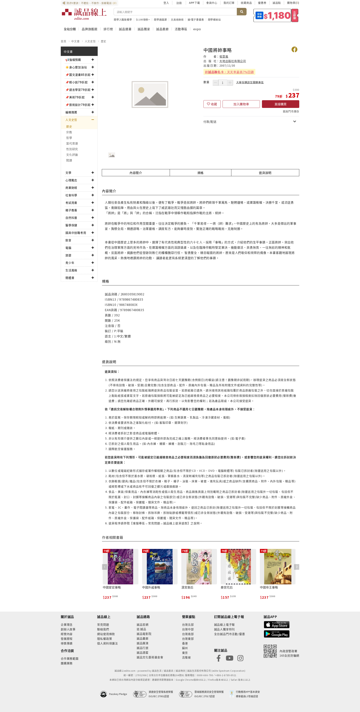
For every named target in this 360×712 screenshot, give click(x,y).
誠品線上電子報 (224, 624)
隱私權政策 (104, 638)
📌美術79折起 (75, 97)
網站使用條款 (106, 634)
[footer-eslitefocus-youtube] (229, 658)
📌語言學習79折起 (78, 90)
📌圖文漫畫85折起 (78, 75)
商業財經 (71, 188)
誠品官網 (142, 624)
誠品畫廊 (162, 29)
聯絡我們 (103, 629)
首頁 (63, 41)
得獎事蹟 (67, 643)
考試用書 (71, 203)
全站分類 (70, 29)
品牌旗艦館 (90, 29)
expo (197, 29)
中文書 (75, 41)
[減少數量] (215, 83)
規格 (200, 172)
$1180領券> (143, 19)
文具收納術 (177, 19)
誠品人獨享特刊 (224, 629)
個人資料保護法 (107, 643)
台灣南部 (188, 634)
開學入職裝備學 (123, 19)
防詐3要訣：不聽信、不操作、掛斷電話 (92, 3)
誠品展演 (142, 643)
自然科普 (71, 218)
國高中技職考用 (75, 233)
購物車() (293, 3)
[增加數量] (230, 83)
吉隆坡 (186, 657)
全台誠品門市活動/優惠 (229, 634)
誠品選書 (125, 29)
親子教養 (71, 210)
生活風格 (71, 270)
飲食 (68, 240)
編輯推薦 (71, 112)
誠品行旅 (142, 648)
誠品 (143, 629)
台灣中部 (188, 629)
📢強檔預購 (73, 60)
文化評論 (72, 155)
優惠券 (262, 3)
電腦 (68, 248)
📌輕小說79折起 (76, 82)
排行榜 (108, 29)
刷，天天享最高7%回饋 (229, 72)
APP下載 (194, 3)
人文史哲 (90, 41)
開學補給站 (214, 19)
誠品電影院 (144, 634)
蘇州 (185, 648)
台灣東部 (188, 638)
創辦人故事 (68, 629)
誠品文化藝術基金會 (150, 657)
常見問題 (103, 624)
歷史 (103, 41)
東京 (185, 653)
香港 (185, 643)
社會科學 (71, 195)
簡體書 (69, 278)
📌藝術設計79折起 (78, 105)
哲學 (69, 138)
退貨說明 (265, 172)
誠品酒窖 (142, 652)
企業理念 (67, 624)
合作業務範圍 (70, 658)
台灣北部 (188, 624)
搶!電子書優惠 (196, 19)
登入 (166, 3)
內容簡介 (136, 172)
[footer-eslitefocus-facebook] (218, 658)
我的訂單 (229, 3)
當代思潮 (72, 143)
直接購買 (280, 104)
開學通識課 (160, 19)
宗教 (69, 132)
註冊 (179, 3)
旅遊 (68, 255)
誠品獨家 (144, 29)
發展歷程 (67, 638)
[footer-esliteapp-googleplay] (277, 633)
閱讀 (69, 160)
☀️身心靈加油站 (76, 67)
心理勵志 (71, 180)
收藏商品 (246, 3)
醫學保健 (71, 225)
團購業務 (67, 663)
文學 (68, 173)
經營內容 (67, 634)
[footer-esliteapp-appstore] (277, 624)
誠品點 (277, 3)
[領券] (276, 15)
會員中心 (211, 3)
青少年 (69, 263)
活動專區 (181, 29)
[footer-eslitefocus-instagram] (240, 658)
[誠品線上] (84, 14)
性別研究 (72, 149)
